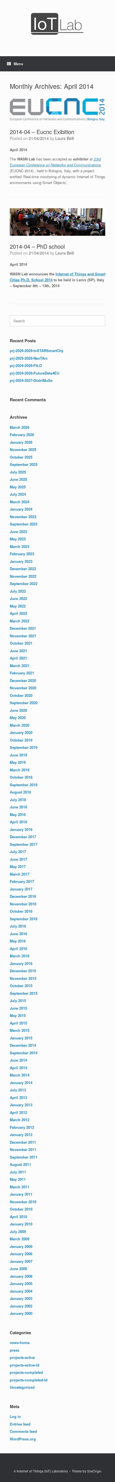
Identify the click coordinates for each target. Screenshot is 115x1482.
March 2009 (19, 1238)
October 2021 (21, 643)
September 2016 (23, 918)
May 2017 (18, 866)
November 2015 (23, 978)
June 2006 (18, 1268)
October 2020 (21, 695)
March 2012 (19, 1119)
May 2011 (18, 1179)
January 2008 (21, 1253)
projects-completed (26, 1372)
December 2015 (23, 970)
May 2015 (18, 1015)
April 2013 (18, 1097)
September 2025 (23, 464)
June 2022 (18, 598)
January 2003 (21, 1298)
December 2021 (23, 628)
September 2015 (23, 993)
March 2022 (19, 621)
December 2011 (23, 1142)
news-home (20, 1342)
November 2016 (23, 904)
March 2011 (19, 1186)
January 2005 (21, 1283)
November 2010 (23, 1201)
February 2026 (22, 434)
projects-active (22, 1357)
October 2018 (21, 777)
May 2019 (18, 762)
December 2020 (23, 680)
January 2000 (21, 1313)
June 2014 (18, 1060)
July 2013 (18, 1090)
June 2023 (18, 531)
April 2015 (18, 1023)
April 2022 (18, 613)
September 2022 (23, 583)
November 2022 (23, 576)
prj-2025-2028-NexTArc (29, 358)
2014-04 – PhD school (37, 246)
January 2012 (21, 1134)
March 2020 (19, 725)
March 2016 (19, 955)
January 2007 (21, 1261)
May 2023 (18, 538)
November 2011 (23, 1149)
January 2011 (21, 1194)
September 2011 (23, 1157)
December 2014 (23, 1045)
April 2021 (18, 658)
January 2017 (21, 889)
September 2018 (23, 784)
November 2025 (23, 449)
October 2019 (21, 740)
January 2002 (21, 1306)
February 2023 (22, 553)
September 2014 (23, 1052)
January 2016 (21, 963)
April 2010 (18, 1216)
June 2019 (18, 755)
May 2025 (18, 487)
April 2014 (18, 1067)
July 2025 (18, 472)
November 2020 (23, 687)
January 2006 (21, 1276)
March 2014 (19, 1075)
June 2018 (18, 807)
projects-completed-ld (28, 1380)
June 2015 (18, 1008)
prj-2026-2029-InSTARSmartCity (36, 350)
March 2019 (19, 769)
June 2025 (18, 479)
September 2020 (23, 702)
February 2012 (22, 1127)
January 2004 (21, 1291)
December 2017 (23, 836)
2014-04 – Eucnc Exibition (42, 132)
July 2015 (18, 1000)
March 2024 (19, 501)
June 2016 (18, 933)
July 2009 (18, 1231)
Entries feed (20, 1424)
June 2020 (18, 710)
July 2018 (18, 799)
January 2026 (21, 442)
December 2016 (23, 896)
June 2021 (18, 650)
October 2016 (21, 911)
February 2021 (22, 673)
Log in (15, 1416)
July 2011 (18, 1172)
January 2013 (21, 1104)
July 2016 (18, 926)
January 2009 (21, 1246)
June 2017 (18, 859)
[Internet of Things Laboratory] (57, 24)
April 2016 (18, 948)
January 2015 (21, 1038)
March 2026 (19, 427)
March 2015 (19, 1030)
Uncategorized (22, 1387)
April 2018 (18, 821)
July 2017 (18, 851)
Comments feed (23, 1431)
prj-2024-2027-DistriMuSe (31, 380)
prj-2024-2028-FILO (26, 365)
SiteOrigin (94, 1471)
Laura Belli (64, 138)
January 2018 (21, 829)
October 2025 (21, 457)
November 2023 (23, 516)
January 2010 (21, 1224)
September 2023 (23, 524)
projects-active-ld (24, 1365)
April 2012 (18, 1112)
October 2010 (21, 1209)
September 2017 (23, 844)
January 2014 (21, 1082)
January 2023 (21, 561)
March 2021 (19, 665)
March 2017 (19, 874)
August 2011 (20, 1164)
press (14, 1350)
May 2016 (18, 941)
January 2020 (21, 732)
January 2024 (21, 509)
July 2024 (18, 494)
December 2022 (23, 568)
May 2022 (18, 606)
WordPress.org (23, 1439)
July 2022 (18, 591)
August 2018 (20, 792)
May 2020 (18, 717)
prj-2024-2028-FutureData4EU (34, 373)
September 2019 (23, 747)
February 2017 (22, 881)
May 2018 (18, 814)
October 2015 (21, 985)
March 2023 (19, 546)
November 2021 (23, 635)
